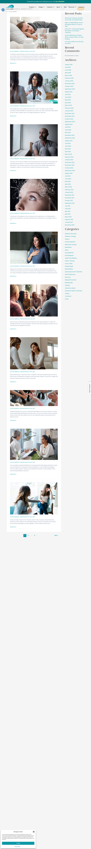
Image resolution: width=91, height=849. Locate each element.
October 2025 (69, 86)
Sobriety (67, 285)
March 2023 (68, 154)
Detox (66, 250)
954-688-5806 (59, 1)
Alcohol (67, 239)
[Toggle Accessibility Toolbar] (3, 9)
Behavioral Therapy (70, 244)
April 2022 (68, 184)
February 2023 (69, 157)
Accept (18, 843)
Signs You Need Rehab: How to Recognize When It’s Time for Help (74, 24)
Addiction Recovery (70, 234)
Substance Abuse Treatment (73, 291)
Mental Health (69, 266)
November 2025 (69, 83)
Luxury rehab (68, 263)
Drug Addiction (69, 253)
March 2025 (68, 105)
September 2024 (70, 121)
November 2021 (69, 198)
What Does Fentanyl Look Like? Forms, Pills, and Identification (74, 19)
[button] (33, 831)
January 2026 (69, 81)
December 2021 (69, 195)
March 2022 (68, 187)
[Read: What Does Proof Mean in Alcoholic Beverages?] (34, 398)
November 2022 (69, 165)
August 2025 (68, 92)
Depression (68, 247)
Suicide (67, 293)
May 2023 (68, 149)
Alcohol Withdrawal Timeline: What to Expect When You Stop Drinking (74, 37)
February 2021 (69, 219)
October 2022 (69, 168)
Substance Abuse (70, 288)
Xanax (67, 299)
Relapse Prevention (70, 280)
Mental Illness (69, 269)
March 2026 (68, 75)
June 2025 (68, 97)
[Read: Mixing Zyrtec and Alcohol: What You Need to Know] (34, 247)
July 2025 (68, 94)
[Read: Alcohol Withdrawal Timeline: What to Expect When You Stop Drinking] (34, 33)
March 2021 (68, 217)
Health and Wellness (71, 258)
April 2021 (67, 214)
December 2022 (69, 162)
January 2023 (69, 160)
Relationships (69, 282)
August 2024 (68, 124)
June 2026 (68, 70)
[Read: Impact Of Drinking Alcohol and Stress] (34, 498)
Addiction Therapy (70, 236)
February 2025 (69, 108)
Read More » (13, 63)
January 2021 (69, 222)
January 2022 (69, 192)
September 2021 (69, 203)
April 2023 (68, 151)
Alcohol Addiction (14, 51)
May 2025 (68, 100)
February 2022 (69, 189)
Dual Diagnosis (69, 255)
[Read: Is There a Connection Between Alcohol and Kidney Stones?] (34, 353)
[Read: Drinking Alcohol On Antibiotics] (34, 444)
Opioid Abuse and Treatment (73, 272)
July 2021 (67, 206)
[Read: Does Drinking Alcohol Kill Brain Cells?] (34, 195)
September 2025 (70, 89)
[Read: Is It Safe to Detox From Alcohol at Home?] (34, 87)
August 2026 (68, 64)
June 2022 (68, 179)
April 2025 (68, 102)
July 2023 (68, 143)
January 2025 (69, 111)
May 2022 (68, 181)
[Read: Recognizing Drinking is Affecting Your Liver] (34, 300)
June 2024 (68, 130)
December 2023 (69, 135)
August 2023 (68, 141)
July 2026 (68, 67)
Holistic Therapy (69, 261)
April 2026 (68, 73)
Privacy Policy (17, 846)
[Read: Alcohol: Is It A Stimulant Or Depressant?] (34, 140)
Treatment (68, 296)
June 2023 (68, 146)
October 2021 (69, 200)
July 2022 (68, 176)
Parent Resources (70, 274)
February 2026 (69, 78)
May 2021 (67, 211)
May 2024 (68, 132)
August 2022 (68, 173)
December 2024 (69, 113)
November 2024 (69, 116)
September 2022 (70, 170)
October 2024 (69, 119)
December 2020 (69, 225)
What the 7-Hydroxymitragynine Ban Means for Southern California (74, 30)
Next (57, 535)
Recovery (67, 277)
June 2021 (68, 208)
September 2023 (70, 138)
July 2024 (68, 127)
